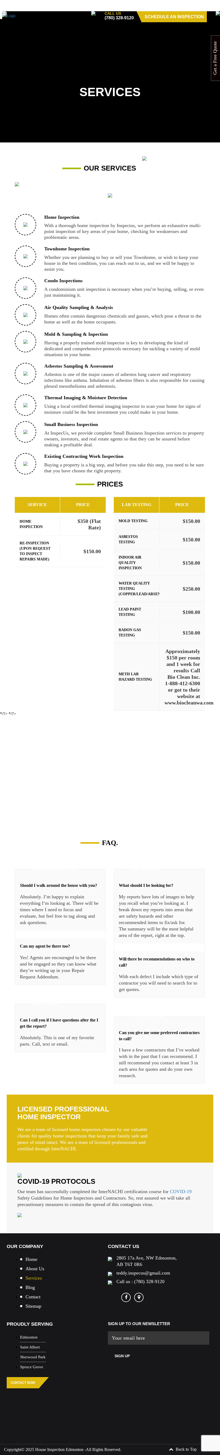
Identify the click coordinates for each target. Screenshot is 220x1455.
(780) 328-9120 (119, 18)
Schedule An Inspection (174, 16)
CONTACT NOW (23, 1383)
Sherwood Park (33, 1357)
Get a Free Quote (215, 58)
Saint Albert (30, 1347)
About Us (34, 1268)
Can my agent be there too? (45, 946)
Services (33, 1278)
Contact (33, 1296)
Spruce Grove (31, 1367)
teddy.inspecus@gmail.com (143, 1273)
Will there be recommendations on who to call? (157, 962)
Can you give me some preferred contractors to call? (159, 1035)
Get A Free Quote (47, 793)
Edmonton (29, 1337)
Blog (30, 1287)
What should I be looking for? (146, 885)
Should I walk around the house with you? (58, 885)
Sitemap (33, 1306)
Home (31, 1259)
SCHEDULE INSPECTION (39, 585)
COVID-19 (180, 1191)
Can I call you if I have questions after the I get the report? (59, 1023)
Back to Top (186, 1449)
